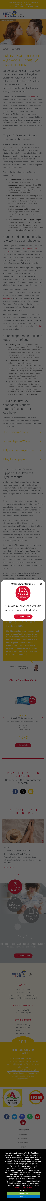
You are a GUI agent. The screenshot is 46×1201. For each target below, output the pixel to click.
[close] (40, 584)
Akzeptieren (23, 1193)
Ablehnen (23, 1190)
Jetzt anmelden (23, 616)
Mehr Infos (23, 1196)
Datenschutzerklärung (23, 1187)
